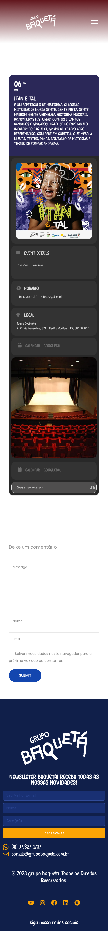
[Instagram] (42, 903)
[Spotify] (77, 903)
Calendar (32, 346)
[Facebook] (54, 903)
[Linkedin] (65, 903)
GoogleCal (52, 346)
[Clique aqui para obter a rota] (92, 487)
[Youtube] (31, 903)
